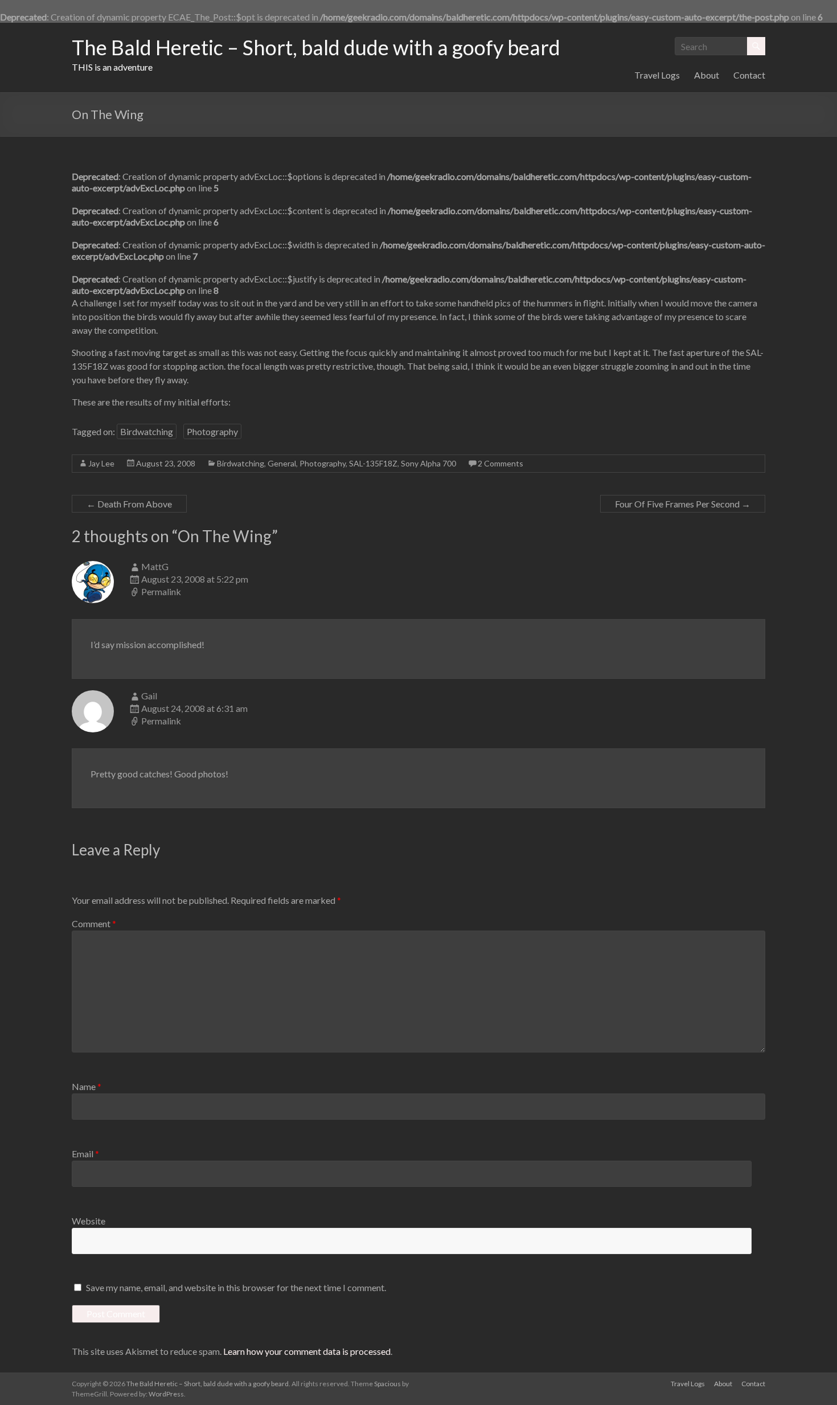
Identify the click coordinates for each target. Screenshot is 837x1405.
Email (85, 1153)
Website (88, 1220)
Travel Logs (657, 74)
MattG (155, 566)
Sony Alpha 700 (428, 463)
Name (86, 1086)
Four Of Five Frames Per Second (682, 503)
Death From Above (129, 503)
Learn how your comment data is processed (307, 1351)
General (282, 463)
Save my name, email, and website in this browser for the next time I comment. (236, 1287)
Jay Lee (101, 463)
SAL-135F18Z (373, 463)
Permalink (161, 591)
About (706, 74)
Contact (749, 74)
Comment (94, 923)
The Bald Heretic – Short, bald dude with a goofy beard (316, 47)
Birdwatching (146, 431)
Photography (212, 431)
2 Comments (500, 463)
